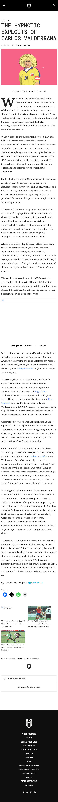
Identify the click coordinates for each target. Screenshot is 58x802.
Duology (29, 758)
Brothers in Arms (29, 750)
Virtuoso (29, 785)
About (29, 738)
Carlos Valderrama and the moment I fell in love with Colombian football (39, 624)
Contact (29, 754)
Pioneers (29, 777)
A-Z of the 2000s (29, 734)
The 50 (5, 20)
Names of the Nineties (29, 769)
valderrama (33, 659)
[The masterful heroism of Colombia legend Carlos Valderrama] (13, 613)
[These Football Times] (29, 5)
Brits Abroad (29, 746)
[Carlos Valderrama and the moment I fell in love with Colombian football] (39, 613)
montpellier (22, 659)
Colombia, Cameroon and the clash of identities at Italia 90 (12, 647)
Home (29, 761)
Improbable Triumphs (29, 765)
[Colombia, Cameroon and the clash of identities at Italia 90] (13, 636)
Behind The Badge (29, 742)
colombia (10, 659)
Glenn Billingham (22, 45)
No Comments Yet (16, 679)
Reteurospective (29, 781)
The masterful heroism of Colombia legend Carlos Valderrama (13, 624)
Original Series (29, 773)
